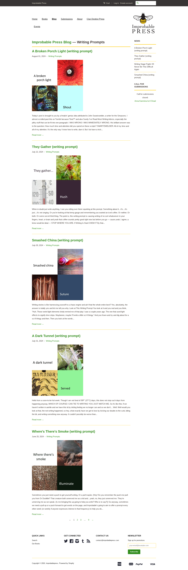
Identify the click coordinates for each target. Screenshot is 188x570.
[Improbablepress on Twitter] (66, 542)
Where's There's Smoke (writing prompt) (63, 431)
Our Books (36, 544)
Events (37, 27)
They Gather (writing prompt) (55, 147)
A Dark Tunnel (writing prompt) (56, 336)
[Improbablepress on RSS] (88, 542)
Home (34, 19)
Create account (126, 3)
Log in (116, 3)
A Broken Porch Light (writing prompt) (62, 51)
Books (45, 19)
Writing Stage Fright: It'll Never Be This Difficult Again (144, 66)
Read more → (38, 135)
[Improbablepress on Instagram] (77, 542)
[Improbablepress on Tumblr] (83, 542)
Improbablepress (52, 563)
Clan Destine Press (95, 19)
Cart (108, 3)
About (79, 19)
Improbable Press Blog (51, 42)
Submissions (67, 19)
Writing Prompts (55, 56)
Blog (54, 19)
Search (34, 540)
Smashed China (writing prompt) (57, 240)
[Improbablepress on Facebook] (71, 542)
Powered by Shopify (66, 563)
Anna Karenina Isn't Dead (145, 101)
